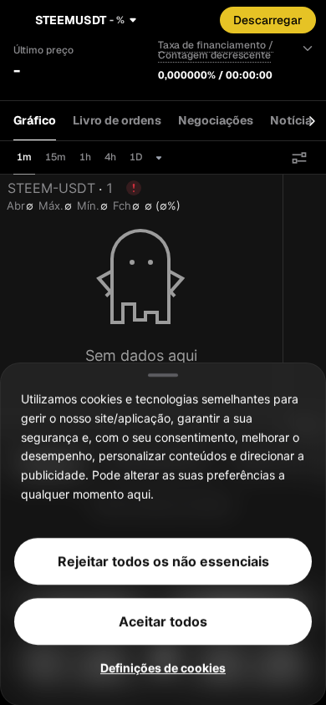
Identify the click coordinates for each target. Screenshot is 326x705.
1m (24, 157)
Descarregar (268, 20)
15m (55, 157)
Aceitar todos (163, 620)
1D (136, 157)
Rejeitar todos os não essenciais (163, 560)
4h (110, 157)
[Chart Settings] (299, 158)
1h (85, 157)
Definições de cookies (163, 667)
